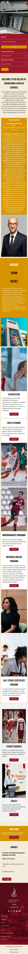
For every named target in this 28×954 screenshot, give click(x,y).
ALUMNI (3, 922)
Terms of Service (14, 949)
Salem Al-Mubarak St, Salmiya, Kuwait (14, 900)
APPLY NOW (14, 837)
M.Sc (19, 148)
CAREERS (3, 930)
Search (3, 37)
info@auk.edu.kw (14, 907)
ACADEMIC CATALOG (6, 936)
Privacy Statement (14, 952)
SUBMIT (5, 69)
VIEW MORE (14, 549)
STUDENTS (3, 919)
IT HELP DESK (4, 939)
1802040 (14, 904)
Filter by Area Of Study (7, 60)
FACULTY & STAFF (5, 925)
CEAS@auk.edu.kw (8, 871)
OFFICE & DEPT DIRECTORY (7, 933)
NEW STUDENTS (5, 916)
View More (14, 414)
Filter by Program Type (7, 51)
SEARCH (14, 47)
